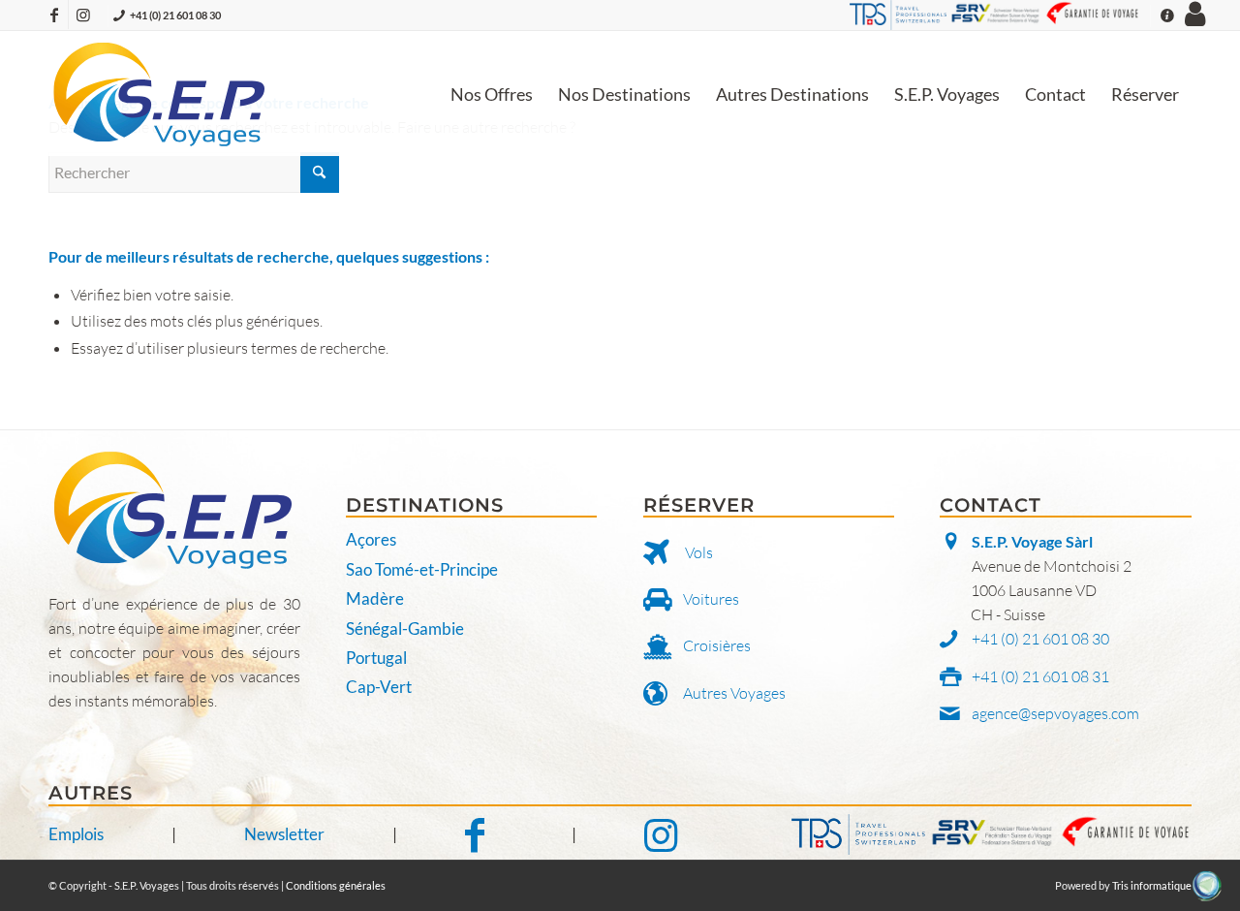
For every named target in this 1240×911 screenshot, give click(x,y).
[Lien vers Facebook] (54, 14)
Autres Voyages (734, 693)
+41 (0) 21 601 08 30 (175, 15)
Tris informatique (1152, 885)
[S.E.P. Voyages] (160, 94)
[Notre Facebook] (484, 835)
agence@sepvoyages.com (1055, 713)
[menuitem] (491, 94)
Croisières (717, 645)
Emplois (76, 834)
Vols (699, 552)
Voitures (711, 599)
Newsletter (284, 834)
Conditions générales (336, 885)
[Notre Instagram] (660, 835)
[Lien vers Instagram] (83, 14)
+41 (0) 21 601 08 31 (1040, 676)
